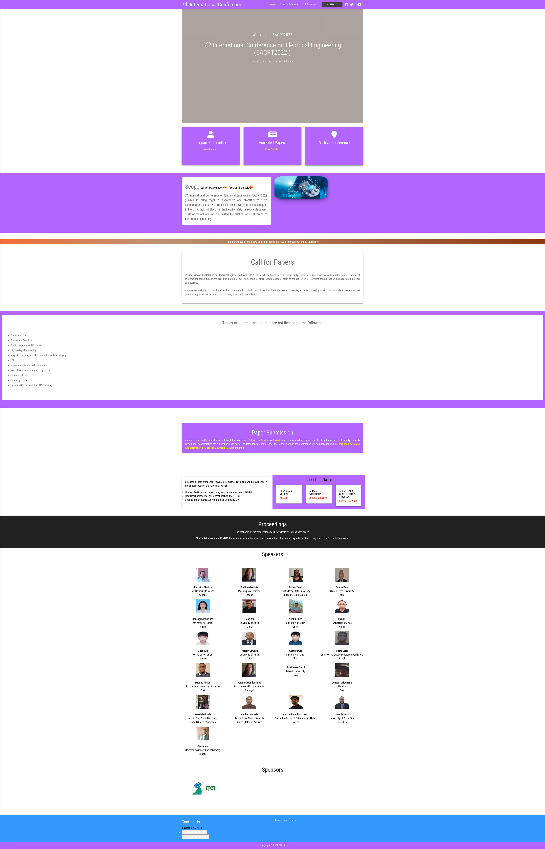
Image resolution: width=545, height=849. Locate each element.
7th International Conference (212, 4)
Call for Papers (310, 4)
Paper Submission (289, 4)
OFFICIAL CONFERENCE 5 (195, 836)
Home (273, 4)
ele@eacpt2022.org (192, 827)
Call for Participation (212, 187)
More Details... (210, 149)
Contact (332, 4)
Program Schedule (239, 187)
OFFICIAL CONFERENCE (194, 832)
